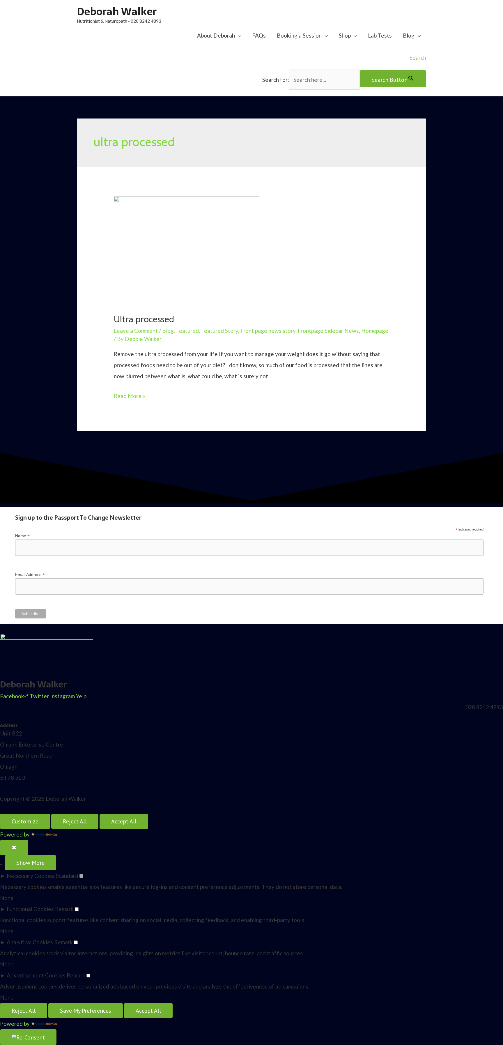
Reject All (75, 821)
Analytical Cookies (30, 942)
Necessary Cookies (31, 875)
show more (30, 863)
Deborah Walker (117, 11)
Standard (67, 875)
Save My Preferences (85, 1010)
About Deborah (216, 35)
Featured (187, 330)
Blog (409, 35)
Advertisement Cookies (36, 975)
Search (418, 57)
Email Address (30, 574)
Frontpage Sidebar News (328, 330)
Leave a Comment (136, 330)
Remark (64, 909)
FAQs (259, 35)
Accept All (124, 821)
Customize (25, 821)
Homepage (374, 330)
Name (22, 536)
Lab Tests (380, 35)
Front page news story (267, 330)
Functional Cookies (30, 909)
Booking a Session (299, 35)
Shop (345, 35)
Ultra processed (144, 319)
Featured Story (219, 330)
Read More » (129, 395)
